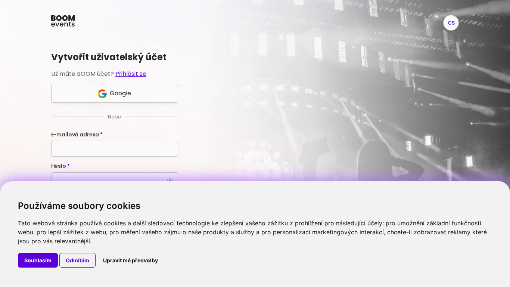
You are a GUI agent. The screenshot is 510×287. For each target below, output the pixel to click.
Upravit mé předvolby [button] (130, 260)
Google (120, 93)
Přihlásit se (130, 74)
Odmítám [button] (77, 260)
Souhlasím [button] (38, 260)
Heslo (60, 166)
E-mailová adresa (77, 134)
